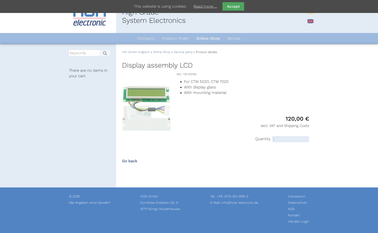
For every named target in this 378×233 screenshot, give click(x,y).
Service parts (183, 52)
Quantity (263, 139)
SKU (179, 74)
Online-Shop (161, 52)
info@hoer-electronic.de (239, 203)
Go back (129, 161)
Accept (233, 6)
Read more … (205, 6)
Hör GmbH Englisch (136, 52)
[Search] (104, 53)
